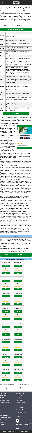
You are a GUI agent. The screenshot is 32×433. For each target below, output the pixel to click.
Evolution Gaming (15, 62)
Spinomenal (8, 72)
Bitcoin (7, 88)
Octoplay (20, 67)
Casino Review (19, 405)
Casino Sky (23, 259)
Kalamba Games (27, 64)
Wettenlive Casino (6, 369)
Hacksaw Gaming (9, 64)
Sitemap (2, 424)
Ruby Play (28, 70)
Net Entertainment (19, 66)
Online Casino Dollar (15, 431)
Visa (7, 89)
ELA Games (28, 61)
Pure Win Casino (18, 339)
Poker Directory (19, 397)
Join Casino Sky (16, 113)
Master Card (20, 88)
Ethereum (11, 88)
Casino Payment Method (21, 412)
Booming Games (21, 61)
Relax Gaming (22, 70)
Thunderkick (17, 72)
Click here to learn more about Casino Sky (16, 254)
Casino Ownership (20, 409)
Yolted (7, 73)
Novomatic (8, 67)
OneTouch (25, 67)
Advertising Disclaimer (5, 402)
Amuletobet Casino (6, 262)
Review (6, 265)
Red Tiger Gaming (15, 70)
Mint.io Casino (6, 308)
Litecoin (15, 88)
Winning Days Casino (18, 369)
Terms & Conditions (4, 400)
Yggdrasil (27, 72)
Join (24, 148)
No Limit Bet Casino (6, 323)
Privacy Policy (3, 395)
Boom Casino (6, 278)
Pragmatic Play (25, 69)
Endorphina (8, 62)
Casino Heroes (6, 293)
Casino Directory (19, 395)
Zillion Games (14, 73)
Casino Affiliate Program (5, 417)
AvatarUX (8, 61)
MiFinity (25, 88)
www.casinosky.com (10, 36)
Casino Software (19, 407)
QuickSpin (8, 70)
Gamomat (21, 62)
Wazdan (22, 72)
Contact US (2, 422)
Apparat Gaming (23, 59)
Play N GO (18, 69)
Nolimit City (26, 66)
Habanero (26, 62)
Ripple (29, 88)
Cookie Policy (3, 397)
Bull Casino (18, 278)
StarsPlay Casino (18, 354)
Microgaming (12, 66)
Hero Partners (9, 110)
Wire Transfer (13, 89)
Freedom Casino (18, 293)
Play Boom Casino (6, 339)
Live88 (7, 66)
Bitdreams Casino (18, 262)
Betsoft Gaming (13, 61)
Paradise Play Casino (18, 323)
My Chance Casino (18, 308)
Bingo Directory (19, 400)
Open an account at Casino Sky (16, 29)
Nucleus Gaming (14, 67)
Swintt (12, 72)
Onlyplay (7, 69)
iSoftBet (15, 64)
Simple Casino (6, 354)
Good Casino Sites (4, 419)
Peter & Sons (13, 69)
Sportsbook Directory (20, 402)
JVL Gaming (20, 64)
